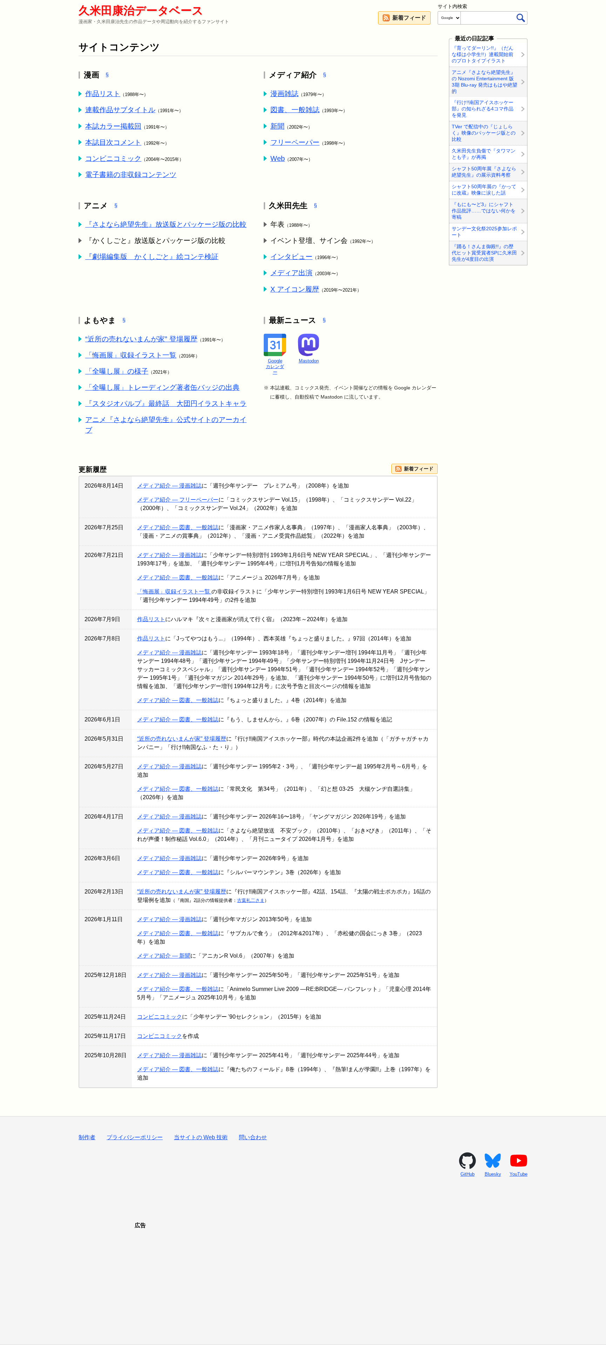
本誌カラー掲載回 (113, 126)
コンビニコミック (113, 158)
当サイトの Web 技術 (201, 1137)
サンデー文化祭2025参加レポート (484, 232)
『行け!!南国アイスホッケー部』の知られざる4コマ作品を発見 (482, 109)
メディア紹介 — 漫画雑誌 (169, 486)
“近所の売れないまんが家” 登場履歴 (141, 339)
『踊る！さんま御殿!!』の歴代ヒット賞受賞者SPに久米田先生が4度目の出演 (484, 253)
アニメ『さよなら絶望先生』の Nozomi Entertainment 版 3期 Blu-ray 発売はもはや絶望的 (484, 81)
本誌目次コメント (113, 142)
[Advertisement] (303, 1278)
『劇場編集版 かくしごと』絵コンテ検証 (151, 256)
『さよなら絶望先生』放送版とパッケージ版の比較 (166, 224)
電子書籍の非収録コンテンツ (130, 174)
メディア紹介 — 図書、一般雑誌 (177, 527)
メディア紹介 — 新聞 (163, 956)
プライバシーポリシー (135, 1137)
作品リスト (102, 93)
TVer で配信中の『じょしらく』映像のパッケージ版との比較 (484, 133)
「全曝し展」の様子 (116, 371)
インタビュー (291, 256)
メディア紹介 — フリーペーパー (177, 500)
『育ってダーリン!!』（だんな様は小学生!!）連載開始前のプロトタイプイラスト (482, 54)
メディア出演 (291, 273)
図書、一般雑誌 (294, 110)
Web (277, 158)
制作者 (87, 1137)
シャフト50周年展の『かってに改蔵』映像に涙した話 (484, 190)
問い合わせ (253, 1137)
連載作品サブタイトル (120, 110)
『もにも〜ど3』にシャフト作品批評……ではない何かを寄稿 (484, 211)
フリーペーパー (294, 142)
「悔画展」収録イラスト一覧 (130, 355)
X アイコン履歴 (294, 289)
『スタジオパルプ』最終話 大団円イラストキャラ (166, 403)
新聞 (277, 126)
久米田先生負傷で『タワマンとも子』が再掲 (484, 154)
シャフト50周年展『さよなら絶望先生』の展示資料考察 (484, 172)
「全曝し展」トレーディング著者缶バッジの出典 (162, 387)
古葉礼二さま (250, 900)
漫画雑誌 (284, 93)
